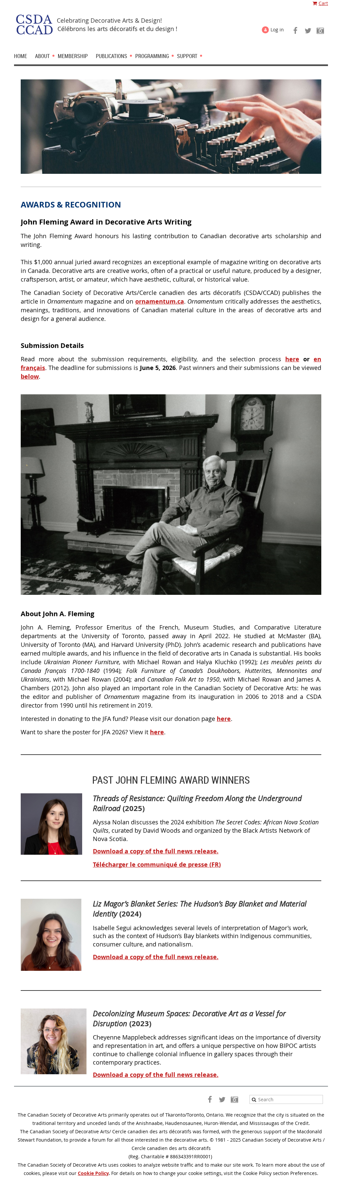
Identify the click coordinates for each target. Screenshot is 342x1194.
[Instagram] (320, 30)
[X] (307, 30)
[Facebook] (295, 30)
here (292, 359)
